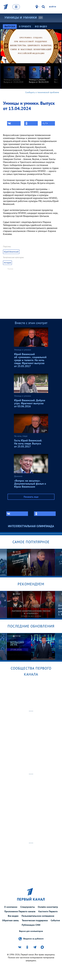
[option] (14, 73)
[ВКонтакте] (14, 123)
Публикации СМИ (31, 924)
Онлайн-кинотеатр (48, 906)
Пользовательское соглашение (38, 915)
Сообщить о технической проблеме (42, 92)
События (55, 920)
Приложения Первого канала (19, 911)
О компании (10, 906)
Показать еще (31, 496)
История (7, 262)
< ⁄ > (45, 123)
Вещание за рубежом (33, 938)
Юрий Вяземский (11, 251)
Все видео (13, 915)
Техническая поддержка (35, 920)
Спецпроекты (27, 906)
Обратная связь (10, 920)
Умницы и (20, 17)
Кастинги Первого (48, 911)
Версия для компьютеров (31, 931)
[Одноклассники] (31, 123)
